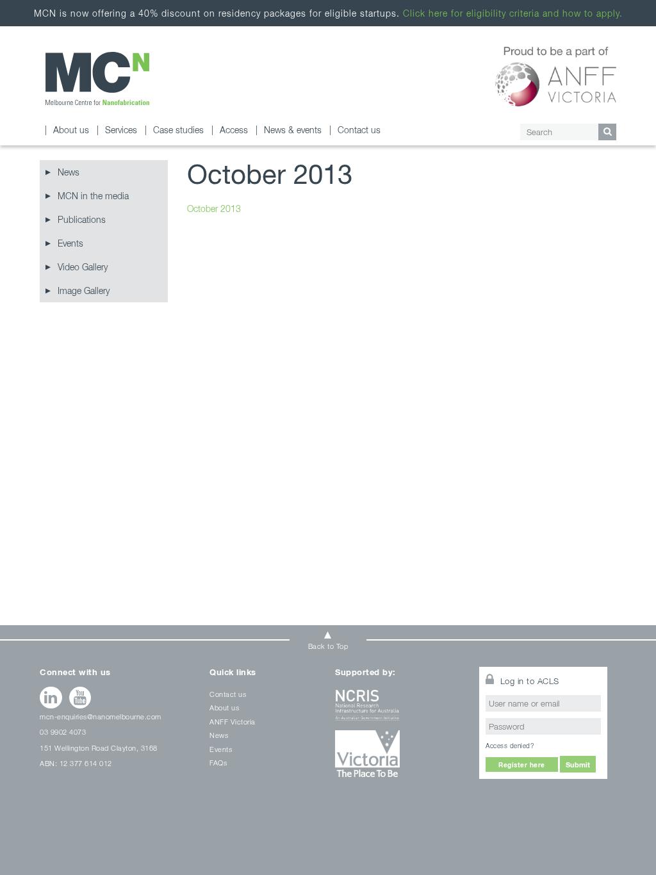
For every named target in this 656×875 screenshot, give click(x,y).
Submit (578, 764)
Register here (521, 765)
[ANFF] (555, 74)
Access (234, 129)
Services (121, 129)
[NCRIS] (399, 710)
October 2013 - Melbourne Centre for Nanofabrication (97, 78)
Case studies (178, 129)
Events (70, 243)
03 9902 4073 (63, 732)
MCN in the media (93, 195)
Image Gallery (84, 290)
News (68, 172)
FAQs (218, 762)
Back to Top (328, 646)
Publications (82, 219)
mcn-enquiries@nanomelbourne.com (100, 716)
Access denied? (510, 745)
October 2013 (214, 208)
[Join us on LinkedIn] (51, 697)
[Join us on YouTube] (80, 697)
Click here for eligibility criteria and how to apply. (513, 13)
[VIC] (399, 758)
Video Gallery (83, 266)
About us (71, 129)
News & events (293, 129)
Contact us (359, 129)
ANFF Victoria (232, 721)
